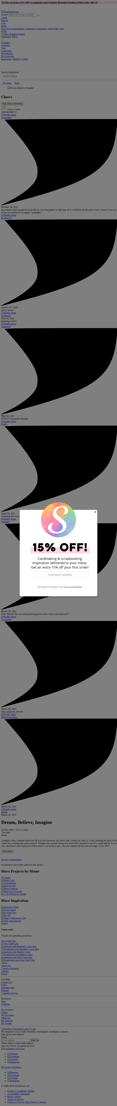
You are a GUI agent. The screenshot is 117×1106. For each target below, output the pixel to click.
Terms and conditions (73, 586)
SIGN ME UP (59, 581)
